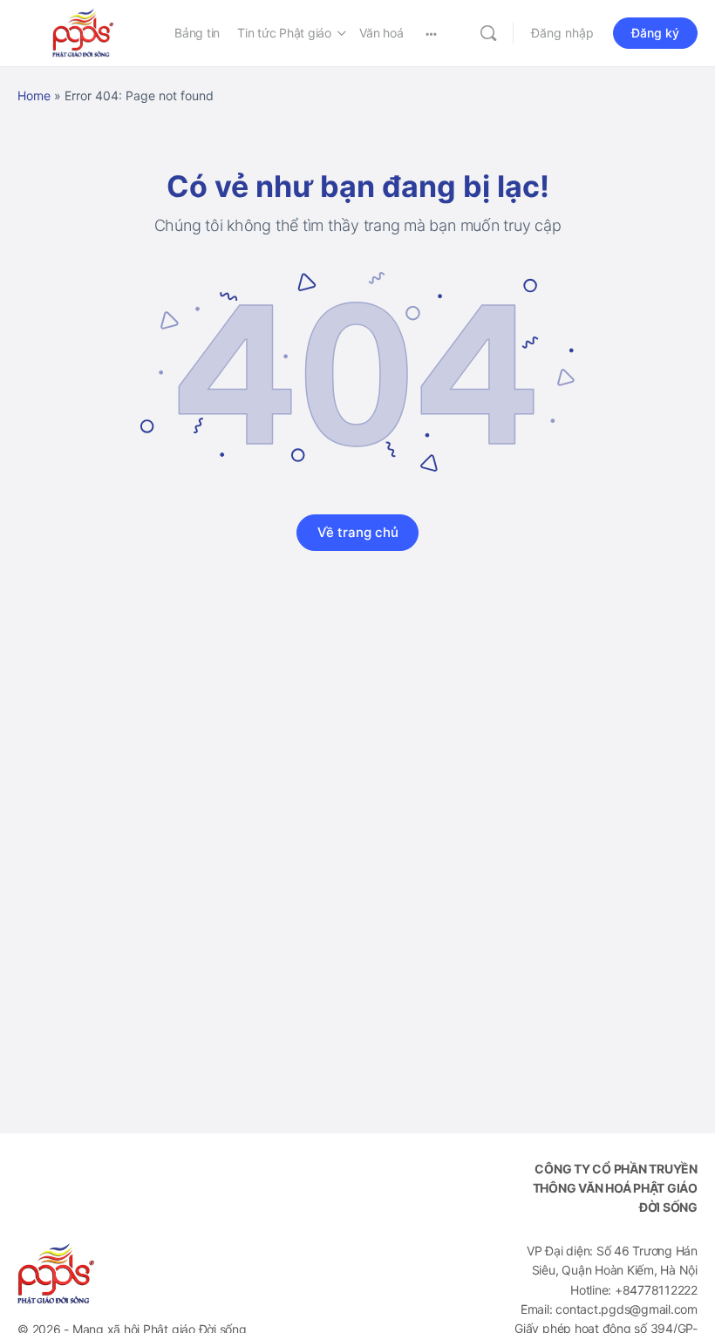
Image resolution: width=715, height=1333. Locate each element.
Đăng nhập (562, 32)
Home (34, 95)
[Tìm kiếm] (488, 33)
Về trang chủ (357, 532)
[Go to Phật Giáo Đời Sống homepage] (82, 31)
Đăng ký (655, 32)
